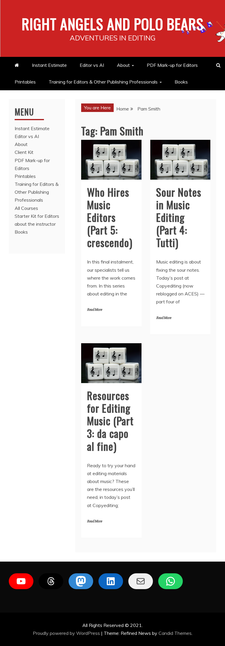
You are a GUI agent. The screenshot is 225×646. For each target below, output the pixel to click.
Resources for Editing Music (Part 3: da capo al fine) (110, 420)
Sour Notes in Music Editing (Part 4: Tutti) (178, 217)
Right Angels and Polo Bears (113, 23)
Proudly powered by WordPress (67, 633)
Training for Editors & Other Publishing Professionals (103, 82)
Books (181, 82)
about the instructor (35, 224)
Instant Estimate (49, 65)
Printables (25, 82)
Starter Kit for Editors (37, 216)
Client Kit (24, 152)
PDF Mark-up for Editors (172, 65)
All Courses (26, 208)
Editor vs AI (92, 65)
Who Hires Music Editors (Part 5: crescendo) (109, 217)
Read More (94, 309)
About (123, 65)
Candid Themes (175, 633)
